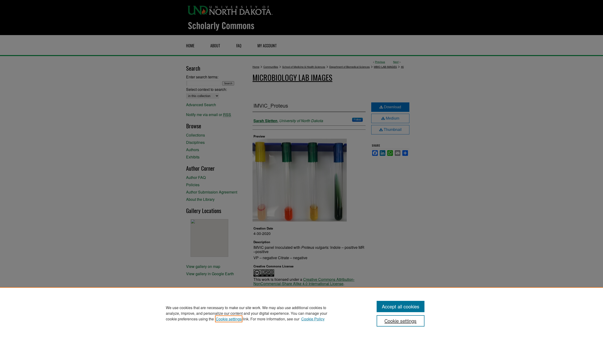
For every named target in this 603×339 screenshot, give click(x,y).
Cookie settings (229, 319)
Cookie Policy (313, 319)
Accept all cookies (400, 306)
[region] (301, 313)
